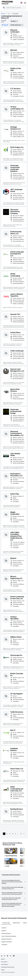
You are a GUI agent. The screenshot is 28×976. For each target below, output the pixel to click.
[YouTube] (13, 955)
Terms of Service (4, 964)
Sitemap (3, 969)
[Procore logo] (7, 2)
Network (5, 3)
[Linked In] (1, 956)
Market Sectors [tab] (16, 922)
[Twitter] (7, 956)
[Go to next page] (24, 834)
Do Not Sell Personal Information (7, 967)
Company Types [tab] (6, 922)
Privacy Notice (4, 961)
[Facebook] (4, 956)
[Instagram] (10, 956)
